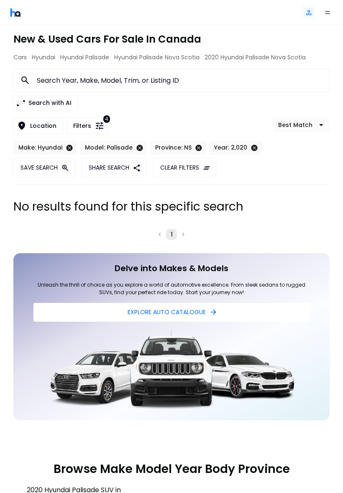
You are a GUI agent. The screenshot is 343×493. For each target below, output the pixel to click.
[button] (308, 12)
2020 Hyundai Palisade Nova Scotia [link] (255, 57)
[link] (15, 12)
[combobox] (178, 80)
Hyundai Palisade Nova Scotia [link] (157, 57)
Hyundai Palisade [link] (84, 57)
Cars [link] (20, 57)
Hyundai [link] (43, 57)
